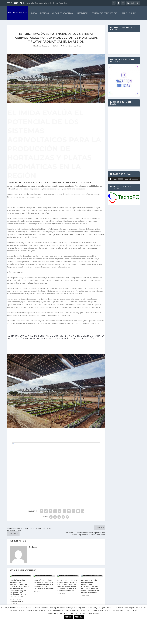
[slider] (135, 179)
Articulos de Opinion (62, 13)
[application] (124, 179)
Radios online (129, 13)
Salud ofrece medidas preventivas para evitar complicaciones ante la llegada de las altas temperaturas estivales (44, 584)
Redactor (45, 46)
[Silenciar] (130, 179)
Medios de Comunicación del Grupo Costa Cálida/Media (44, 3)
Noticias (44, 13)
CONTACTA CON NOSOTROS (56, 433)
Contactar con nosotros (105, 13)
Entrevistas (82, 13)
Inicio (34, 13)
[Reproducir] (111, 179)
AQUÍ (135, 610)
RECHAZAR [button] (78, 617)
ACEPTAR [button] (68, 617)
